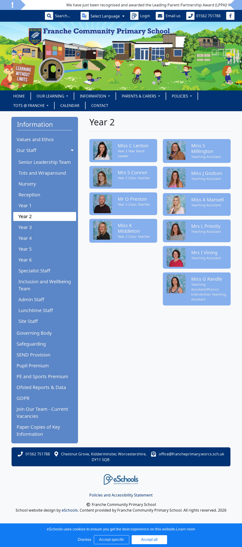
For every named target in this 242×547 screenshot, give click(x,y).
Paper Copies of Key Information (38, 430)
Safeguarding (31, 344)
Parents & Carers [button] (139, 96)
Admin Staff (31, 299)
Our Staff (26, 150)
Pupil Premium (33, 365)
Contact (99, 105)
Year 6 (25, 260)
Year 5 (25, 249)
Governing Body (34, 333)
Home (19, 96)
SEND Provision (33, 355)
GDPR (23, 398)
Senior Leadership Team (44, 162)
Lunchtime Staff (35, 310)
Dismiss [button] (84, 540)
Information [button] (93, 96)
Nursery (27, 184)
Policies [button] (180, 96)
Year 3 (25, 227)
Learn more (185, 529)
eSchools (70, 510)
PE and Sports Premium (42, 376)
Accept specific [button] (111, 540)
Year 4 (25, 238)
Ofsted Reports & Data (41, 387)
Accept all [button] (149, 540)
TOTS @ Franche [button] (29, 105)
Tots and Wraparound (42, 173)
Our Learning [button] (51, 96)
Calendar (69, 105)
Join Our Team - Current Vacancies (42, 412)
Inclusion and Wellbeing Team (44, 285)
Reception (29, 194)
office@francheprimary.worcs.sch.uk (191, 454)
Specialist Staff (34, 270)
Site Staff (28, 321)
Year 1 (25, 205)
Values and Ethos (35, 139)
